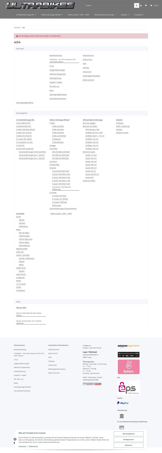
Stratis (18, 287)
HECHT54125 (21, 274)
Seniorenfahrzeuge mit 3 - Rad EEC (32, 155)
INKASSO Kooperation (58, 74)
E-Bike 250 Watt (58, 126)
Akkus (18, 229)
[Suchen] (136, 5)
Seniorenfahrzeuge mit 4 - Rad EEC (32, 158)
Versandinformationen (58, 98)
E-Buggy (53, 145)
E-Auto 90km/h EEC (23, 123)
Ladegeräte (20, 278)
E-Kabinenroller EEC (23, 126)
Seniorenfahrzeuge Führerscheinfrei (32, 152)
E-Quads (53, 168)
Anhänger (119, 123)
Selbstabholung (55, 78)
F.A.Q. (52, 66)
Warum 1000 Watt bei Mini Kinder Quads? (28, 314)
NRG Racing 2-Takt (92, 129)
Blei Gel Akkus (24, 233)
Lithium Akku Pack (25, 239)
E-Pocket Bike (54, 165)
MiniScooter (56, 205)
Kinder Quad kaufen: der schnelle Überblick (28, 322)
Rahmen (22, 223)
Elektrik (21, 220)
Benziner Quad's (89, 152)
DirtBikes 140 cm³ (92, 142)
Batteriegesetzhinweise (91, 76)
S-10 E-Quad (20, 284)
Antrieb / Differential (26, 258)
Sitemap (86, 68)
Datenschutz (33, 446)
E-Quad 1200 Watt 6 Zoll (61, 177)
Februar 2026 (21, 308)
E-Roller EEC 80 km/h (24, 136)
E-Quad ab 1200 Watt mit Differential (61, 188)
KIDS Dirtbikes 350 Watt (61, 152)
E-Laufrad (53, 161)
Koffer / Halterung (122, 126)
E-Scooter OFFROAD (59, 202)
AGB (84, 63)
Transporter (20, 290)
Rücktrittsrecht (88, 55)
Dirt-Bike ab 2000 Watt (60, 158)
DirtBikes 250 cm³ (92, 149)
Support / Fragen (56, 82)
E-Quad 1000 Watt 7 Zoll (61, 181)
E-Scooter (53, 193)
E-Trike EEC (20, 145)
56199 (18, 217)
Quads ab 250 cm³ (92, 174)
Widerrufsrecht (88, 80)
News (52, 90)
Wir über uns (54, 86)
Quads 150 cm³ (91, 161)
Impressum (22, 446)
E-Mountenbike (57, 142)
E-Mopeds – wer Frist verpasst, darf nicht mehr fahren (63, 60)
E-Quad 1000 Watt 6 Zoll (61, 174)
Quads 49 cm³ (91, 171)
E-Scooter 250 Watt (59, 196)
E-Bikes (52, 123)
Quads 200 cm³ (91, 168)
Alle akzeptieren (129, 434)
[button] (141, 5)
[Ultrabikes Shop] (40, 5)
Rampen (119, 129)
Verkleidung (23, 226)
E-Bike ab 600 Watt (59, 136)
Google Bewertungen (57, 70)
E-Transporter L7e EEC (24, 142)
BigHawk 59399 (21, 249)
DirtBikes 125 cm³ (92, 139)
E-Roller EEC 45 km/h (24, 133)
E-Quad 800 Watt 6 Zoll (60, 171)
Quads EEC (90, 177)
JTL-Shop (150, 450)
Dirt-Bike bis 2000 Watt (60, 155)
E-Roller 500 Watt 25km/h (25, 129)
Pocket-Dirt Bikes (89, 181)
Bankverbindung (56, 55)
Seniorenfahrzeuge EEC (25, 149)
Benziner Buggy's (89, 123)
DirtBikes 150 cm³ (92, 145)
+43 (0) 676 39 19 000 (90, 380)
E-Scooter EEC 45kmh (24, 139)
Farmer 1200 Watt (22, 255)
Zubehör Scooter (122, 133)
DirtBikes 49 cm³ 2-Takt (94, 133)
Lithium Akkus (24, 242)
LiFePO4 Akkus (24, 236)
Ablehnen (128, 445)
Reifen (21, 265)
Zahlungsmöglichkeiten (58, 94)
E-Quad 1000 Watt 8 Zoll (61, 184)
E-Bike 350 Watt (58, 129)
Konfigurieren (128, 439)
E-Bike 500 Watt (58, 133)
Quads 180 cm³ (91, 165)
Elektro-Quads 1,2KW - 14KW (61, 213)
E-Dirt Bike (53, 149)
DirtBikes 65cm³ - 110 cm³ (95, 136)
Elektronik (20, 252)
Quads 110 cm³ (91, 155)
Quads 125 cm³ (91, 158)
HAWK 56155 (21, 268)
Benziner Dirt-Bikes (90, 126)
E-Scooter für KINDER (60, 199)
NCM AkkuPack (24, 245)
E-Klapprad (56, 139)
